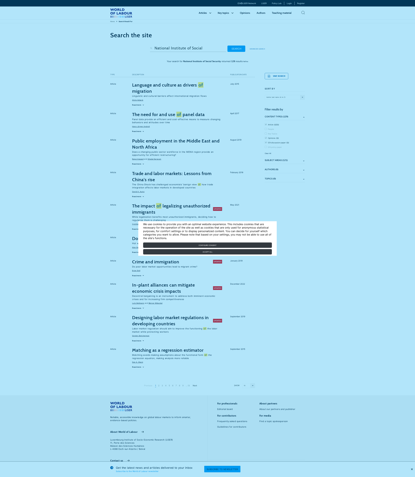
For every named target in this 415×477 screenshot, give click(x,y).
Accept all (208, 252)
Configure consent (207, 245)
